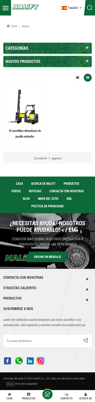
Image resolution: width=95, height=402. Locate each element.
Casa (14, 26)
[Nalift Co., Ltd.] (25, 6)
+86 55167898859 (63, 244)
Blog (26, 198)
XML (69, 198)
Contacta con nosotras (66, 191)
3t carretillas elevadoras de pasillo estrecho (25, 133)
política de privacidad (47, 206)
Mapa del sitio (48, 198)
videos (16, 191)
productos (71, 183)
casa (19, 183)
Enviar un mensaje (47, 257)
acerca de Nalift (43, 183)
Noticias (35, 191)
